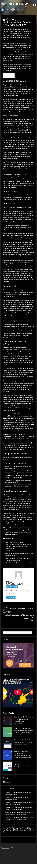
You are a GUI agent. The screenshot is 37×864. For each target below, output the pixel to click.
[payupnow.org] (15, 6)
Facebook (7, 10)
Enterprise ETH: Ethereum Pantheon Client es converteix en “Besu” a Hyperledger (23, 730)
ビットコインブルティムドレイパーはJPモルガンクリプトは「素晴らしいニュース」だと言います (18, 830)
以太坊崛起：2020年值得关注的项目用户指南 (18, 610)
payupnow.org (6, 848)
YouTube (17, 10)
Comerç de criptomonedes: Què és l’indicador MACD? (17, 22)
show (11, 75)
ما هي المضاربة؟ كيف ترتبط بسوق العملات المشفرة (19, 616)
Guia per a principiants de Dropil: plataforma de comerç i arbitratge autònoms (23, 742)
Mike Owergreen (14, 583)
